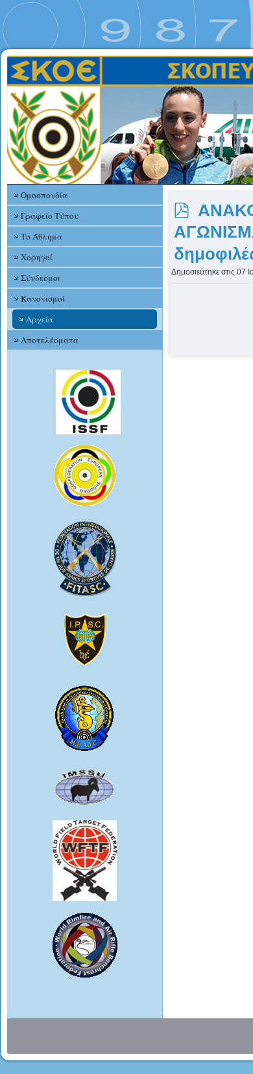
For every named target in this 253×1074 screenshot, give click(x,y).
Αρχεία (39, 319)
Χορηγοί (37, 257)
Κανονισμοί (43, 298)
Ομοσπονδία (44, 195)
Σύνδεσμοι (40, 278)
